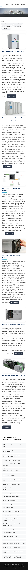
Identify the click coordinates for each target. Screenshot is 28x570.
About (12, 4)
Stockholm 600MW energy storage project (13, 547)
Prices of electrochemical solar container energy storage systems (13, 474)
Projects (23, 4)
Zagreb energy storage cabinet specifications (14, 543)
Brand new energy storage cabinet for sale (13, 504)
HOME (10, 13)
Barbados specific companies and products (13, 324)
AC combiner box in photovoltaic (11, 515)
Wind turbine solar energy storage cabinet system (13, 551)
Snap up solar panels (8, 507)
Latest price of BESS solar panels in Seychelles (11, 464)
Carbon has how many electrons (11, 529)
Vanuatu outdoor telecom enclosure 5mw (13, 511)
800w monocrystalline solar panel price (12, 540)
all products (16, 13)
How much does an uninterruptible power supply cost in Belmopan (13, 455)
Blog (1, 6)
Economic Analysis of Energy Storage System (14, 493)
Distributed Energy (6, 26)
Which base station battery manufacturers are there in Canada (13, 524)
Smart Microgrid (18, 23)
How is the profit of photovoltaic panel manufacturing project (12, 519)
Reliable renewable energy (9, 532)
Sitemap (14, 568)
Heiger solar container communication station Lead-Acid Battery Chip (12, 469)
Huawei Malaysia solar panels (10, 536)
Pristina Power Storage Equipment (11, 460)
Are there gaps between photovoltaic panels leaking (13, 488)
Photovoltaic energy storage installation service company (12, 450)
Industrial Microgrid (6, 28)
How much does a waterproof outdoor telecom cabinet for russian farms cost (12, 556)
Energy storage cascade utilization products (13, 375)
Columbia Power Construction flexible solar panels (13, 445)
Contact (17, 4)
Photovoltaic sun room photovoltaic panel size (13, 479)
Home (1, 4)
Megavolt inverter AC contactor (10, 500)
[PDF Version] (11, 96)
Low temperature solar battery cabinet (12, 484)
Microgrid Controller (16, 26)
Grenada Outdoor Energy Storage (11, 496)
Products (7, 4)
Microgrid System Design (7, 23)
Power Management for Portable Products (13, 51)
